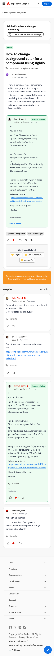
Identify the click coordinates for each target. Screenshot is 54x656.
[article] (27, 312)
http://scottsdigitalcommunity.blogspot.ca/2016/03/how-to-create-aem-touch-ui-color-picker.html (27, 355)
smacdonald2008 (19, 337)
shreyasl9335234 (19, 74)
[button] (15, 68)
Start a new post (23, 279)
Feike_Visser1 (17, 298)
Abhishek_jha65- (19, 510)
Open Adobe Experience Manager (27, 34)
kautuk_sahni (19, 119)
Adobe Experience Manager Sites (15, 13)
